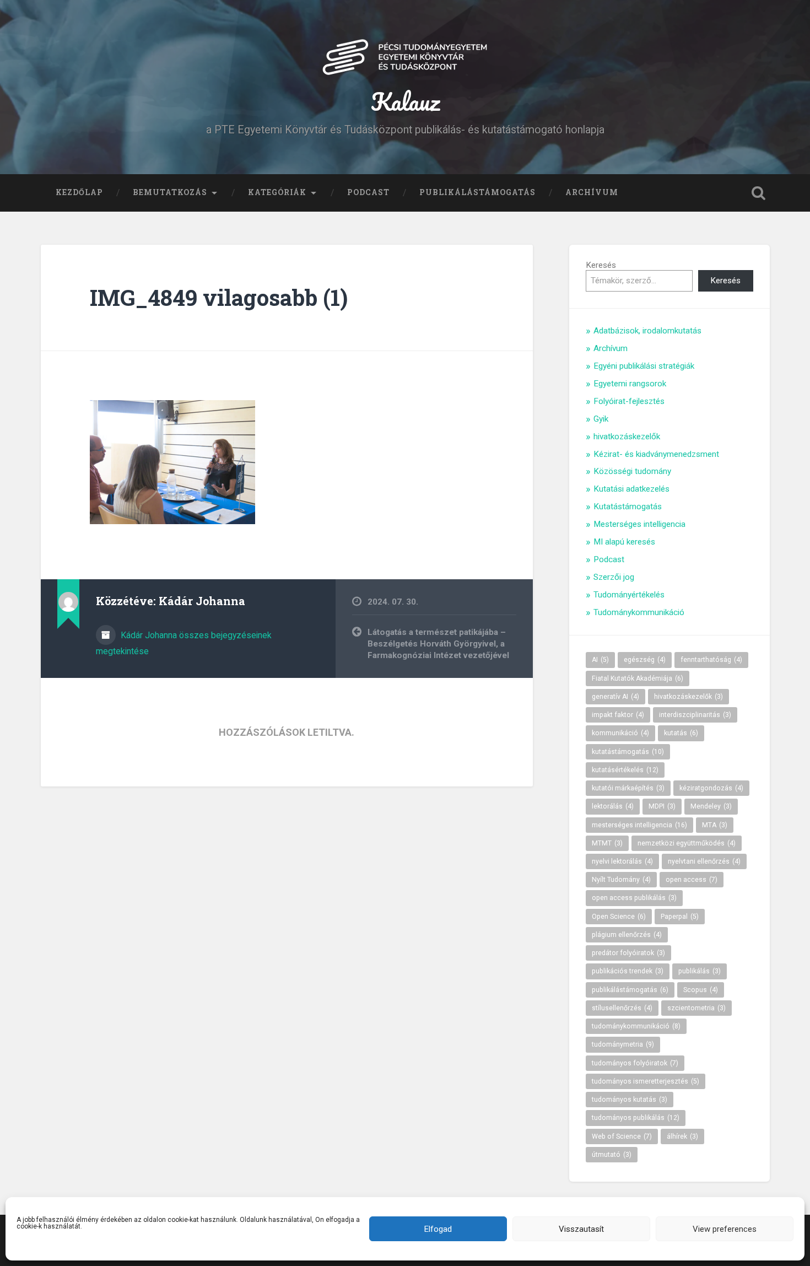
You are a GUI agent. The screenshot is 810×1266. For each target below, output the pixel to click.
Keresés (601, 265)
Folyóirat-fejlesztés (629, 401)
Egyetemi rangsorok (629, 384)
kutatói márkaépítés (628, 788)
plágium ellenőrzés (627, 935)
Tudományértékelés (629, 595)
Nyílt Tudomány (621, 879)
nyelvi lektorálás (622, 861)
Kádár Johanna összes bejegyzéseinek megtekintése (184, 643)
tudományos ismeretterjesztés (645, 1081)
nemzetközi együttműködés (687, 843)
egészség (645, 660)
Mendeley (711, 806)
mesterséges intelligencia (639, 825)
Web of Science (622, 1136)
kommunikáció (620, 733)
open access (691, 879)
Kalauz (405, 101)
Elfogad (438, 1229)
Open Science (619, 916)
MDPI (662, 806)
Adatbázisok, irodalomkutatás (647, 331)
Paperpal (680, 916)
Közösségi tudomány (632, 471)
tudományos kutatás (629, 1099)
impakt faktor (618, 715)
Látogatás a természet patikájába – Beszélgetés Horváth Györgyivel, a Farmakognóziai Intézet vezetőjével (438, 643)
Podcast (368, 192)
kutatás (681, 733)
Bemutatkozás (170, 192)
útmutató (611, 1155)
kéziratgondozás (711, 788)
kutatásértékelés (625, 770)
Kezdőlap (79, 192)
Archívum (591, 192)
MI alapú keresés (624, 542)
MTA (714, 825)
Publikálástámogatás (477, 192)
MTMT (607, 843)
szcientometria (696, 1008)
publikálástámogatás (630, 990)
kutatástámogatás (628, 752)
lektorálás (613, 806)
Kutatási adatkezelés (631, 489)
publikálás (699, 971)
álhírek (682, 1136)
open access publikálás (634, 898)
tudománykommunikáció (636, 1026)
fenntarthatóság (711, 660)
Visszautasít (581, 1229)
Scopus (700, 990)
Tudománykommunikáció (638, 612)
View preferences (725, 1229)
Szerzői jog (613, 577)
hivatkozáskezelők (626, 436)
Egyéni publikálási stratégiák (643, 366)
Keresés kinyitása (759, 193)
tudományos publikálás (635, 1118)
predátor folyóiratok (628, 953)
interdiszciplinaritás (695, 715)
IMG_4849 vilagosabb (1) (219, 297)
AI (600, 660)
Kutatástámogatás (627, 506)
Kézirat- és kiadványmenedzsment (656, 454)
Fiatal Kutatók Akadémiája (637, 678)
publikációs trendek (627, 971)
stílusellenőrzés (622, 1008)
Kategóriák (277, 192)
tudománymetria (623, 1044)
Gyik (600, 419)
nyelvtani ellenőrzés (704, 861)
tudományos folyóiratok (635, 1063)
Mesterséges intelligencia (639, 524)
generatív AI (615, 697)
